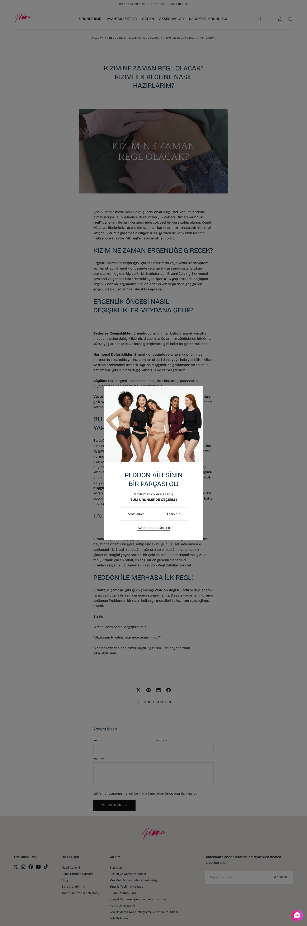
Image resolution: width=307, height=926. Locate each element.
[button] (296, 915)
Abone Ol (175, 514)
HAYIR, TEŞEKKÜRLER (153, 527)
